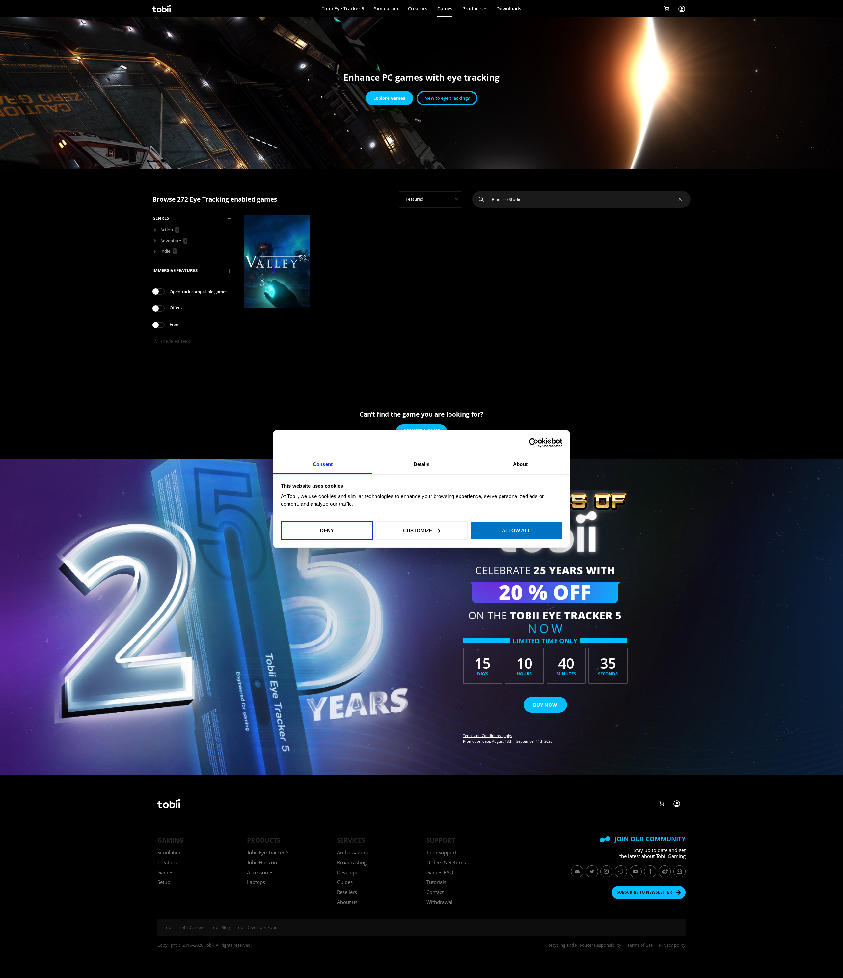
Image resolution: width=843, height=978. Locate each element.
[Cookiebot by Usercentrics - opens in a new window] (533, 443)
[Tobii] (161, 8)
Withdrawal (439, 902)
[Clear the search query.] (681, 199)
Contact (435, 892)
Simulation (386, 8)
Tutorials (436, 882)
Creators (417, 8)
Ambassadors (352, 852)
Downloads (508, 8)
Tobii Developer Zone (256, 927)
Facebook (650, 871)
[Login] (682, 8)
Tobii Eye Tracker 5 (343, 8)
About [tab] (520, 464)
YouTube (636, 871)
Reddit (621, 871)
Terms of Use (640, 945)
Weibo (665, 871)
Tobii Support (441, 852)
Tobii (168, 927)
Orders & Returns (446, 862)
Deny (327, 530)
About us (347, 902)
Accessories (260, 872)
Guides (345, 882)
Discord (577, 871)
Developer (348, 872)
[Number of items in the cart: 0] (667, 9)
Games (444, 8)
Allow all (516, 530)
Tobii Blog (220, 927)
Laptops (256, 882)
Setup (163, 882)
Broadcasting (352, 862)
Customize (417, 530)
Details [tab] (422, 464)
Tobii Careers (191, 927)
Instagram (606, 871)
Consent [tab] (323, 464)
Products (472, 8)
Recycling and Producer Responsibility (584, 945)
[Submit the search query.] (482, 199)
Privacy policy (672, 945)
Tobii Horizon (262, 862)
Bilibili (679, 871)
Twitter (592, 871)
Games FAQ (439, 872)
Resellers (347, 892)
